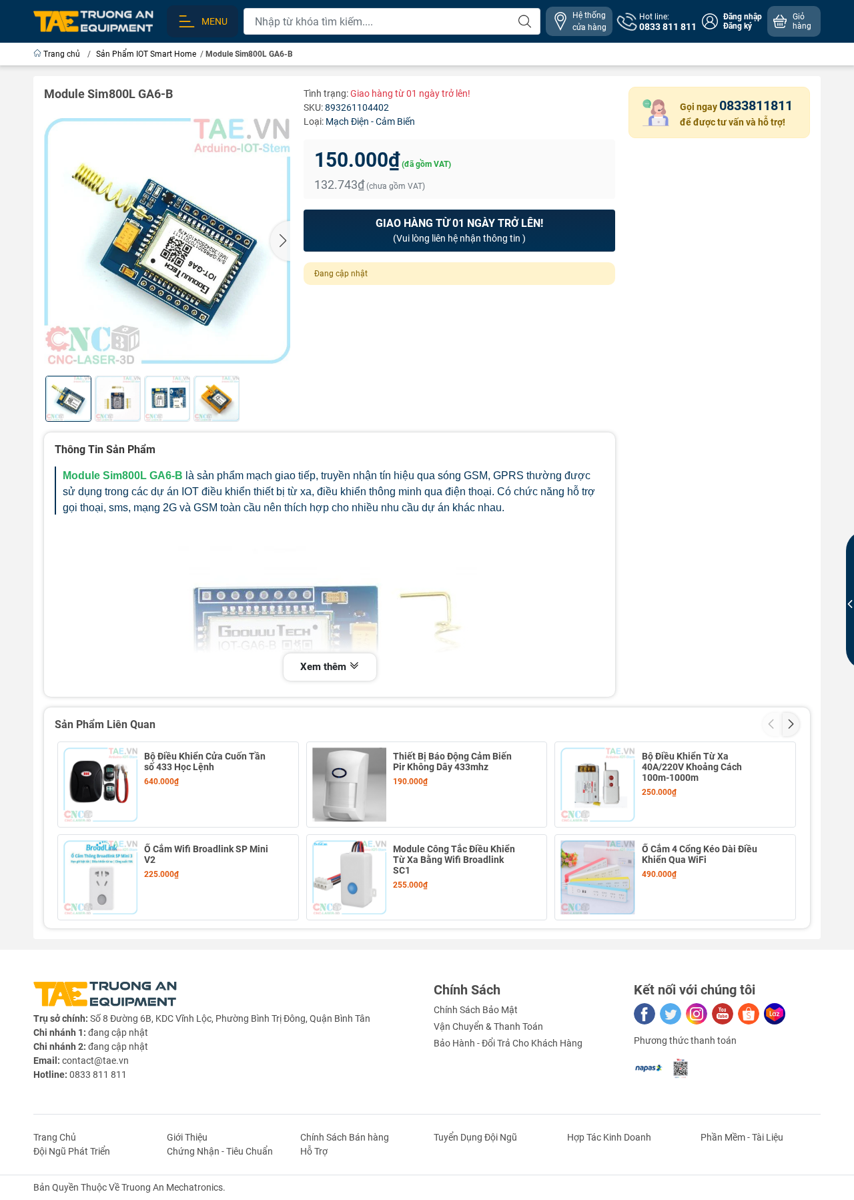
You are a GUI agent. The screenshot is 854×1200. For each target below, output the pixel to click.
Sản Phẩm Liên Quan (105, 724)
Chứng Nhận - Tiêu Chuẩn (220, 1151)
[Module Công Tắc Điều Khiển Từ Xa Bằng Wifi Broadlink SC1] (349, 877)
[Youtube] (722, 1013)
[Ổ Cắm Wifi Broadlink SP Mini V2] (100, 877)
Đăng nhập (742, 16)
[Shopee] (748, 1013)
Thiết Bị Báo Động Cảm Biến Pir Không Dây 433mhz (452, 761)
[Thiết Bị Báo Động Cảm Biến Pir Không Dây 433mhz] (349, 784)
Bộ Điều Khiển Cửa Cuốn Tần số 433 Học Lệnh (205, 761)
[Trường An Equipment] (93, 20)
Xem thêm (324, 667)
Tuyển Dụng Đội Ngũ (475, 1137)
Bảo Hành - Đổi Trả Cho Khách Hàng (508, 1043)
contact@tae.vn (95, 1060)
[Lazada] (774, 1013)
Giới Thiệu (187, 1137)
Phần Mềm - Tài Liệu (742, 1137)
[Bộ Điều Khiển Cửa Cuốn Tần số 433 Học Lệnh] (100, 784)
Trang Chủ (54, 1137)
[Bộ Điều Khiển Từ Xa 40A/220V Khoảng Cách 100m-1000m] (597, 784)
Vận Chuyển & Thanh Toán (488, 1026)
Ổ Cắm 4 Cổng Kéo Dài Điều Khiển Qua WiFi (699, 854)
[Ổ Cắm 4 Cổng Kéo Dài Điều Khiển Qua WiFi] (597, 877)
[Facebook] (644, 1013)
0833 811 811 (98, 1074)
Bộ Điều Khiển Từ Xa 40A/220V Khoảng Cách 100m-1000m (692, 767)
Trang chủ (61, 54)
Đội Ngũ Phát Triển (71, 1151)
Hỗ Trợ (314, 1151)
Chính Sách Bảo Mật (476, 1009)
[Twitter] (670, 1013)
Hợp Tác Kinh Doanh (609, 1137)
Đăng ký (737, 26)
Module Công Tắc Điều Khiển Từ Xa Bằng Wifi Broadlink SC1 (454, 860)
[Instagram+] (696, 1013)
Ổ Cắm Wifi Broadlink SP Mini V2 (206, 854)
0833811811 (756, 105)
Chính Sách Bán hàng (344, 1137)
